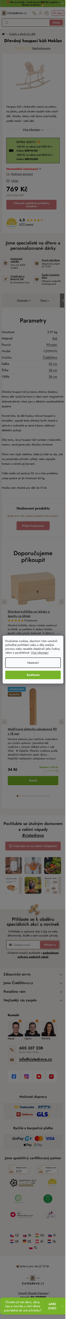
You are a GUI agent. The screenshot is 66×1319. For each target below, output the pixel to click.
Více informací (49, 653)
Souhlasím (31, 675)
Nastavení (31, 663)
